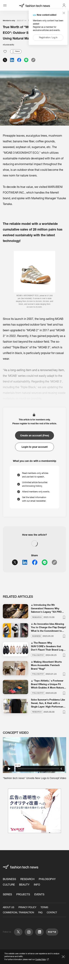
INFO (37, 884)
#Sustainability (8, 45)
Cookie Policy (40, 959)
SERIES (7, 894)
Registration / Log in (48, 37)
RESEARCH (27, 879)
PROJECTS (23, 894)
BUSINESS (9, 879)
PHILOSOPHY (47, 879)
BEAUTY (24, 884)
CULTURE (9, 884)
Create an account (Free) (34, 435)
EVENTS (39, 894)
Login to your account (35, 446)
